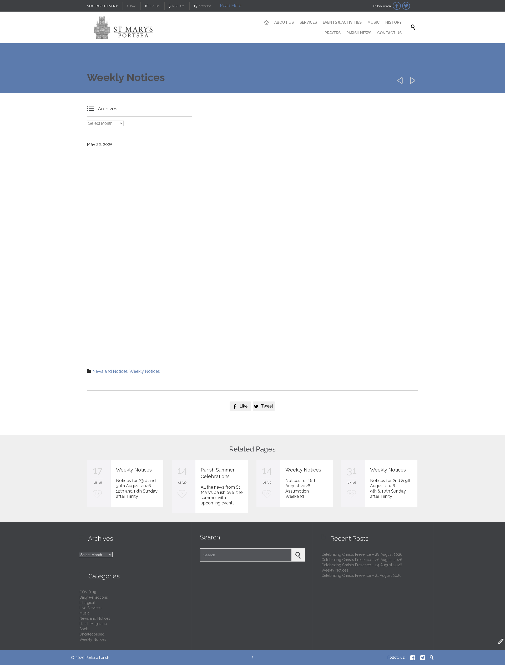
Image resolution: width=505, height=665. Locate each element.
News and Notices (110, 371)
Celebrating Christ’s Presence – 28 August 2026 (361, 554)
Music (84, 613)
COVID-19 (87, 592)
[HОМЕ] (266, 22)
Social (84, 629)
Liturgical (87, 603)
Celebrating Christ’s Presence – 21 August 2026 (361, 575)
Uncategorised (91, 634)
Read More (230, 5)
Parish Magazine (93, 624)
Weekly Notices (144, 371)
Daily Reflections (93, 597)
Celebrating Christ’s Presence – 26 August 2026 (361, 560)
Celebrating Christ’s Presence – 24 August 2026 (361, 565)
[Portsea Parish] (166, 27)
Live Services (90, 608)
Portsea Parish (97, 658)
